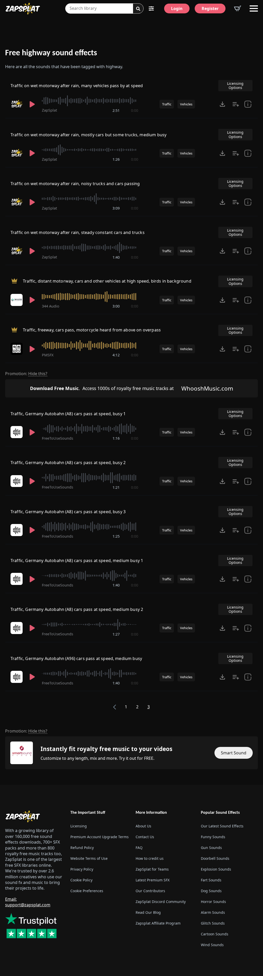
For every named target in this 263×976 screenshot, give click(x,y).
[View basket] (238, 8)
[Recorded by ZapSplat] (17, 104)
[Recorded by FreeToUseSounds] (17, 432)
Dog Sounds (211, 890)
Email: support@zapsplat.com (27, 902)
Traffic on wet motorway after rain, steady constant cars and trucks (78, 232)
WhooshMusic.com (207, 388)
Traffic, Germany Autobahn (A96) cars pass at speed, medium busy (76, 658)
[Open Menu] (254, 8)
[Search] (138, 9)
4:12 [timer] (116, 355)
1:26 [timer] (116, 159)
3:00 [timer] (116, 306)
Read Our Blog (148, 912)
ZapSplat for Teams (152, 869)
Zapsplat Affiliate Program (158, 923)
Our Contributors (150, 890)
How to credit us (150, 858)
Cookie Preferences (86, 890)
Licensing (78, 826)
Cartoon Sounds (214, 934)
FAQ (139, 847)
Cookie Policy (81, 880)
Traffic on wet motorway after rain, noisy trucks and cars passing (75, 183)
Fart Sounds (211, 880)
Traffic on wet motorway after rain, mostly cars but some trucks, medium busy (88, 135)
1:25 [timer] (116, 536)
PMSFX (47, 355)
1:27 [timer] (116, 634)
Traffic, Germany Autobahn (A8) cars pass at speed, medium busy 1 (77, 560)
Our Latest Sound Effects (222, 826)
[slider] (90, 100)
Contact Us (145, 836)
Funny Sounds (213, 836)
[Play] (32, 104)
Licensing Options (235, 85)
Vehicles (186, 104)
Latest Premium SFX (153, 880)
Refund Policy (82, 847)
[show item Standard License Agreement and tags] (247, 104)
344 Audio (50, 306)
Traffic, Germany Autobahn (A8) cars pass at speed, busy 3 (68, 511)
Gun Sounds (211, 847)
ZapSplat (49, 110)
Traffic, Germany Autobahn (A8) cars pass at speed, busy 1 (68, 414)
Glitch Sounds (213, 923)
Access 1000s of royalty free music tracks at (102, 388)
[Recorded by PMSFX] (17, 349)
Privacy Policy (81, 869)
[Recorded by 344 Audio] (17, 300)
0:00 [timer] (134, 110)
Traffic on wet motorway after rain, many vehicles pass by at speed (77, 85)
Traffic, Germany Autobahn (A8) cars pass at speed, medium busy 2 (77, 609)
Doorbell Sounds (215, 858)
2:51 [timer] (116, 110)
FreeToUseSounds (57, 438)
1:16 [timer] (116, 438)
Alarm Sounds (213, 912)
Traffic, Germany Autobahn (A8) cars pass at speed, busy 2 (68, 462)
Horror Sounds (213, 901)
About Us (143, 826)
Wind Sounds (212, 944)
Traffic (166, 104)
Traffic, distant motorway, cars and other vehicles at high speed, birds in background (107, 281)
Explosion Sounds (216, 869)
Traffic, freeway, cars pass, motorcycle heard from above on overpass (92, 330)
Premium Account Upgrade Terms (98, 836)
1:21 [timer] (116, 487)
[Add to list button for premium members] (236, 104)
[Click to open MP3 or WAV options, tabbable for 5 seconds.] (222, 104)
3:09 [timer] (116, 208)
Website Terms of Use (89, 858)
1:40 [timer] (116, 257)
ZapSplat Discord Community (161, 901)
